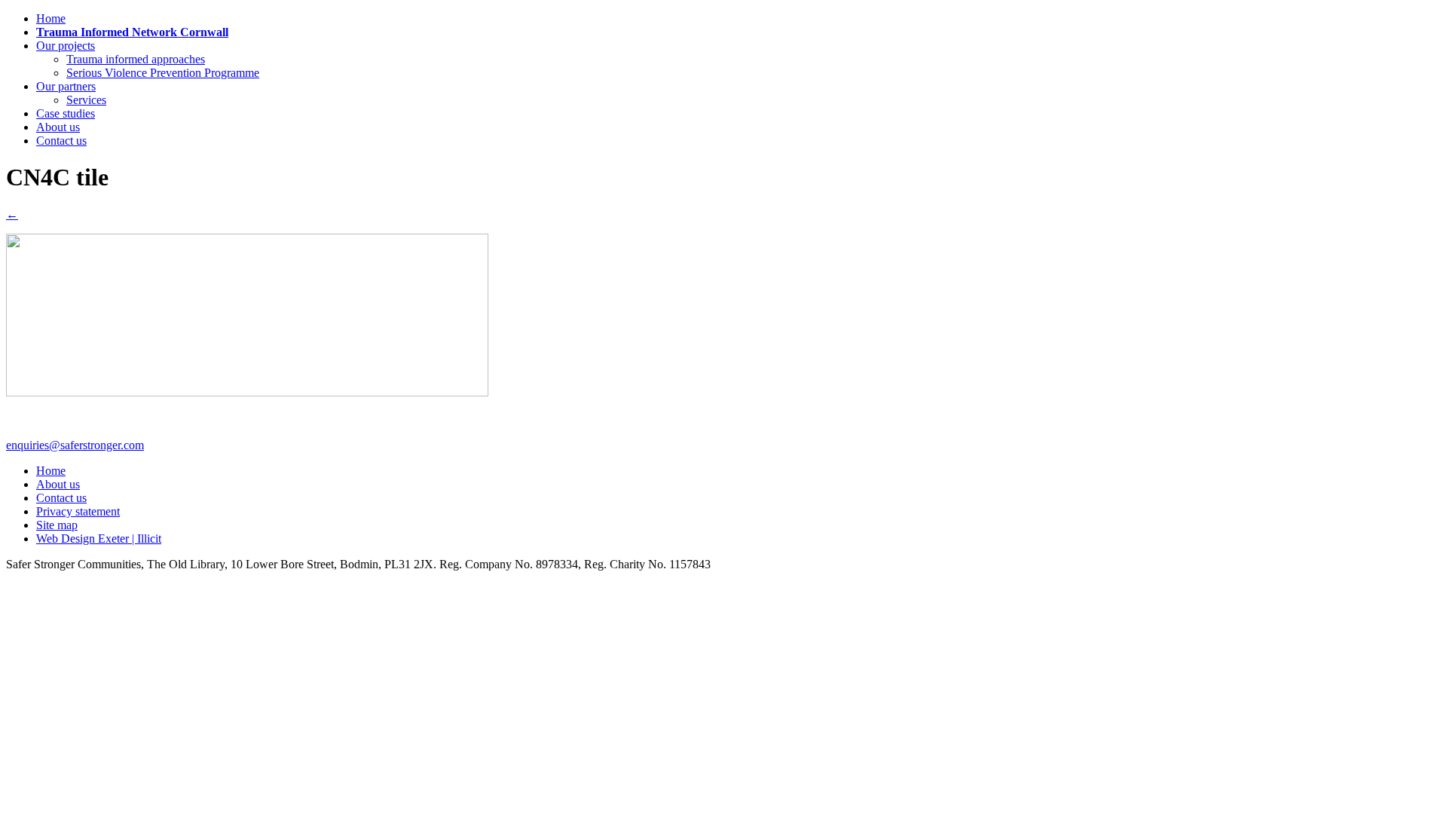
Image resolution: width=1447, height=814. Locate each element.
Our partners (66, 86)
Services (86, 99)
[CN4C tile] (247, 392)
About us (58, 127)
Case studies (65, 113)
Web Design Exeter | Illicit (98, 538)
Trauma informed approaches (135, 59)
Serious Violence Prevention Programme (162, 72)
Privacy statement (78, 511)
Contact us (61, 140)
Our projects (65, 45)
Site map (57, 525)
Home (51, 18)
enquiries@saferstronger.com (75, 445)
